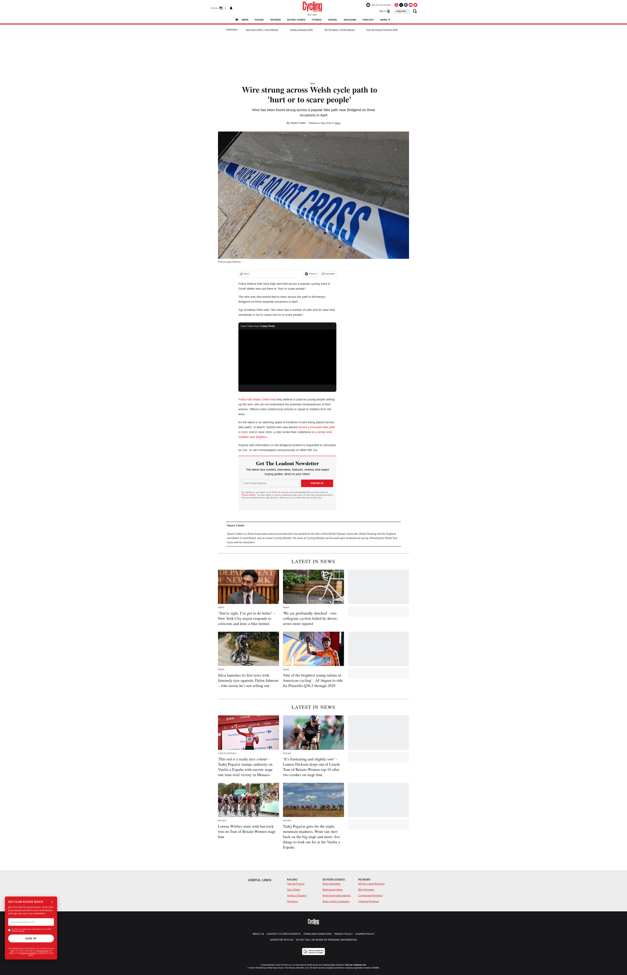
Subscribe (401, 11)
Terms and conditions (317, 934)
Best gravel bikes (333, 889)
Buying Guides (296, 19)
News (245, 19)
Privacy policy (343, 934)
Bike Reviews (366, 889)
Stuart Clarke (298, 123)
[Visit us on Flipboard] (415, 5)
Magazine (350, 19)
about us (258, 934)
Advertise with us (281, 939)
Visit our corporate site (355, 965)
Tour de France (296, 883)
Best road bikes (332, 883)
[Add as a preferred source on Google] (313, 951)
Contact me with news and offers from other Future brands (32, 930)
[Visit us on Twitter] (401, 5)
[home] (236, 20)
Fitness (317, 19)
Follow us (313, 274)
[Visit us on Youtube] (411, 5)
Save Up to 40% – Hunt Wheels (262, 29)
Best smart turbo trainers (337, 895)
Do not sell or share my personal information (326, 939)
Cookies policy (365, 934)
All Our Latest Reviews (371, 883)
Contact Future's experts (284, 934)
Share (246, 274)
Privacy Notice (249, 495)
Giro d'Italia (293, 889)
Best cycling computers (336, 901)
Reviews (275, 19)
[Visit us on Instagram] (396, 5)
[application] (287, 357)
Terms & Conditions (28, 953)
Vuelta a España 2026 (301, 29)
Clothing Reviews (368, 901)
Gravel (332, 19)
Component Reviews (370, 895)
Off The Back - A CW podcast (339, 29)
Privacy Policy (42, 950)
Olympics (292, 901)
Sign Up (31, 938)
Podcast (368, 19)
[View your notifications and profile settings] (231, 8)
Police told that (257, 399)
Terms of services (280, 492)
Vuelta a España (296, 895)
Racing (259, 19)
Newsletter (330, 274)
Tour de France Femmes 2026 (382, 29)
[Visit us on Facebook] (406, 5)
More (384, 19)
